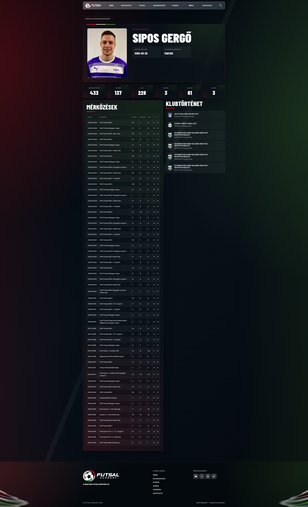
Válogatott (126, 5)
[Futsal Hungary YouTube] (195, 476)
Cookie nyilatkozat (217, 503)
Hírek (111, 5)
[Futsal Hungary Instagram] (207, 476)
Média (191, 5)
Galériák (157, 490)
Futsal (142, 5)
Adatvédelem (201, 503)
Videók (156, 486)
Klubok (175, 5)
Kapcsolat (207, 5)
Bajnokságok (159, 5)
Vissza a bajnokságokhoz (97, 19)
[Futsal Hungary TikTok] (213, 476)
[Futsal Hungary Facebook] (201, 476)
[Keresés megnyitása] (220, 5)
